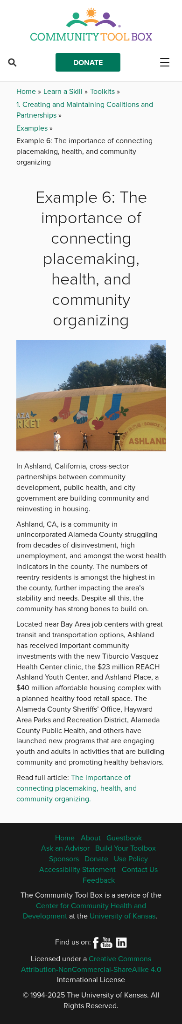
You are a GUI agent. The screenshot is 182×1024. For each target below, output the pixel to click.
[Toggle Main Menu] (168, 62)
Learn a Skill (63, 91)
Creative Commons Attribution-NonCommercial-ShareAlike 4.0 (91, 963)
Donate (88, 62)
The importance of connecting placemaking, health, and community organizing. (76, 788)
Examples (32, 128)
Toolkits (103, 91)
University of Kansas (122, 916)
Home (27, 91)
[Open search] (12, 62)
